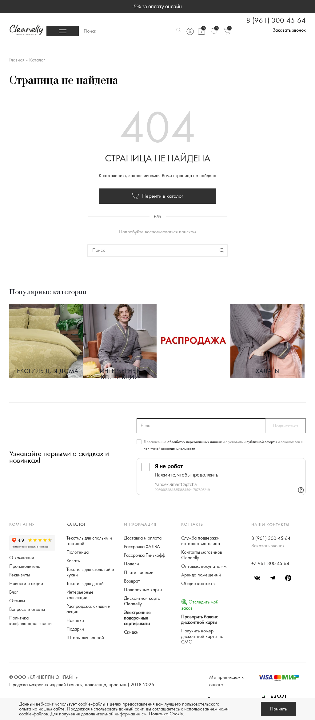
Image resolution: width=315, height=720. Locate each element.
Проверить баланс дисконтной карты (199, 619)
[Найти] (178, 31)
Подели (131, 564)
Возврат (132, 581)
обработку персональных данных (194, 442)
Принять (278, 709)
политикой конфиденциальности (169, 448)
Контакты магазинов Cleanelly (201, 554)
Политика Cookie (166, 714)
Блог (13, 592)
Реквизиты (19, 575)
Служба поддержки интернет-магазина (200, 540)
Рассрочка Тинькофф (144, 555)
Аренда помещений (201, 575)
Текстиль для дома (46, 371)
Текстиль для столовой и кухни (90, 572)
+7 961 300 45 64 (270, 563)
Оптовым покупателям (203, 566)
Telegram (273, 578)
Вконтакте (257, 578)
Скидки (131, 632)
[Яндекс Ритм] (288, 578)
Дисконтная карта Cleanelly (142, 601)
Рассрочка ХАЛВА (142, 546)
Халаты (267, 371)
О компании (21, 557)
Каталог (76, 524)
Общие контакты (198, 583)
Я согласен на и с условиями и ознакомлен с (223, 445)
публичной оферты (261, 442)
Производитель (24, 566)
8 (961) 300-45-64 (276, 20)
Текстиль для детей (85, 583)
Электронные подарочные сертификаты (137, 618)
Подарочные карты (143, 589)
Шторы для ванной (85, 637)
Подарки (75, 629)
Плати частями (139, 572)
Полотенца (77, 552)
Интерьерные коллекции (120, 374)
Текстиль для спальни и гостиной (89, 540)
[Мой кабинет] (189, 31)
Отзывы (17, 600)
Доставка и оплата (142, 538)
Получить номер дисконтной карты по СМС (202, 636)
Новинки (75, 620)
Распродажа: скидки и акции (88, 609)
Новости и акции (26, 583)
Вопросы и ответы (27, 609)
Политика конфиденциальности (30, 620)
